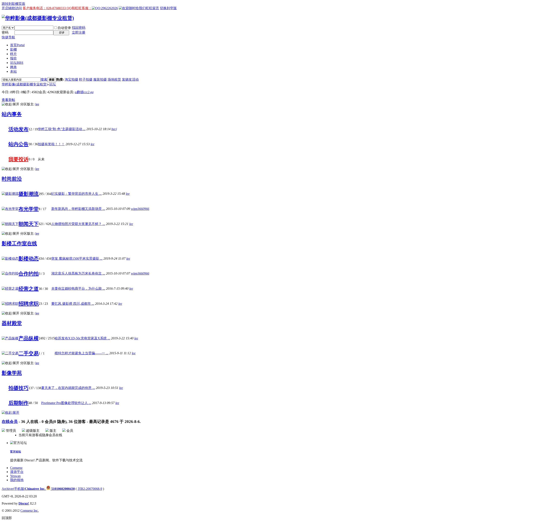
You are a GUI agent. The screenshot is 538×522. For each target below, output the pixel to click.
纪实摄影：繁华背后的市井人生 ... (76, 193)
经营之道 (28, 289)
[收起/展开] (10, 104)
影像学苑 (12, 373)
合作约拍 (28, 273)
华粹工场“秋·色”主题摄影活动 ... (62, 129)
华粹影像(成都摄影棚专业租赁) (24, 84)
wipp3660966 (140, 209)
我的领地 (17, 480)
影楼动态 (28, 258)
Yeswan (15, 476)
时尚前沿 (12, 179)
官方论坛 (15, 451)
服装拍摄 (100, 79)
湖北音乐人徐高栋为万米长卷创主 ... (78, 273)
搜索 (44, 79)
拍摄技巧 (18, 388)
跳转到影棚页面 (13, 3)
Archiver (7, 489)
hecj (114, 129)
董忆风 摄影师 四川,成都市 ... (72, 303)
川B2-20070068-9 (90, 489)
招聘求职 (28, 303)
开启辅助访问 (12, 8)
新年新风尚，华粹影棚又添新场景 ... (78, 209)
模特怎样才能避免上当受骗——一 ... (81, 353)
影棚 (13, 49)
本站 (13, 71)
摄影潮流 (28, 194)
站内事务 (12, 114)
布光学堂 (28, 209)
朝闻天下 (28, 224)
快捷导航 (8, 37)
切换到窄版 (168, 8)
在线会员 (10, 421)
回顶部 (7, 518)
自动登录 (64, 28)
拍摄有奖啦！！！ (51, 144)
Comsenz (16, 468)
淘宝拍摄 (71, 79)
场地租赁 (114, 79)
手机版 (19, 489)
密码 (5, 32)
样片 (13, 54)
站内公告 (18, 144)
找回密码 (78, 27)
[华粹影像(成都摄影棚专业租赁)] (38, 18)
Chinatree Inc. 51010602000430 (50, 489)
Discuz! (23, 503)
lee (37, 104)
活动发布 (18, 129)
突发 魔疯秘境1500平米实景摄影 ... (77, 258)
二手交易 (28, 353)
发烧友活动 (130, 79)
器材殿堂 (12, 323)
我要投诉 (18, 159)
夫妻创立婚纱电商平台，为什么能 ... (78, 288)
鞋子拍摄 (85, 79)
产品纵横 (28, 338)
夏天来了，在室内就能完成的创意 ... (68, 388)
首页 (17, 45)
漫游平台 (17, 472)
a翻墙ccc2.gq (84, 92)
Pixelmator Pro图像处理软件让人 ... (66, 403)
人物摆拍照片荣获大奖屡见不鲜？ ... (78, 224)
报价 (13, 58)
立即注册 (78, 32)
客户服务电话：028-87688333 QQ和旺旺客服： (57, 8)
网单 (13, 67)
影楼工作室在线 (19, 243)
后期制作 (18, 403)
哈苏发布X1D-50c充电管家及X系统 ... (82, 338)
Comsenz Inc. (29, 510)
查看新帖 (8, 100)
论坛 (16, 62)
